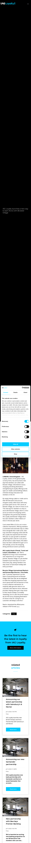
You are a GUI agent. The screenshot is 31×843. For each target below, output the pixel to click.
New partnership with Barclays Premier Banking (13, 821)
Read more (13, 729)
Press (13, 614)
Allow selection (15, 449)
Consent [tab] (5, 392)
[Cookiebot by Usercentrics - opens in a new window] (22, 388)
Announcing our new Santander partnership (15, 761)
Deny (15, 454)
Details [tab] (15, 392)
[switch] (26, 426)
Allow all (15, 444)
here (17, 606)
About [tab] (25, 392)
